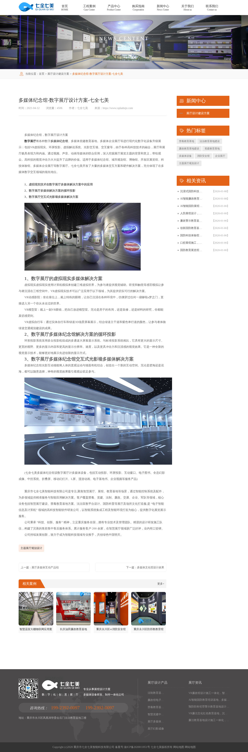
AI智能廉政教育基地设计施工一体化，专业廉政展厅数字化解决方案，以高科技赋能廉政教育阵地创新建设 (192, 198)
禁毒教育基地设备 (156, 707)
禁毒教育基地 (186, 141)
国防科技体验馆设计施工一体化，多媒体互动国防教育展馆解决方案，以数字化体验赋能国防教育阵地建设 (192, 235)
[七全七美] (36, 10)
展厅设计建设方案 (58, 73)
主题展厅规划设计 (31, 548)
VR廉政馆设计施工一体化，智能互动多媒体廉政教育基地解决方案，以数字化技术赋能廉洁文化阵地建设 (209, 693)
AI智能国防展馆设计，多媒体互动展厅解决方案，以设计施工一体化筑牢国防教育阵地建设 (192, 206)
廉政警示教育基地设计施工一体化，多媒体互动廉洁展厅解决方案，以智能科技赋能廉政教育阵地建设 (192, 220)
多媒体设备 (185, 155)
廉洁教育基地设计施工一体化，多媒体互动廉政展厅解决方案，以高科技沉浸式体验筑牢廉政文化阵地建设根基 (209, 720)
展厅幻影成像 (156, 728)
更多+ (160, 583)
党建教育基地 (212, 148)
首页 (41, 73)
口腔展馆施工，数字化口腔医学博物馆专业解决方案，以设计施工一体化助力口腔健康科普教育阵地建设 (192, 242)
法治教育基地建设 (210, 141)
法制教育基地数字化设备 (156, 692)
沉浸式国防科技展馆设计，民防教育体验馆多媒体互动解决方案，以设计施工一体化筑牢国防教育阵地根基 (192, 191)
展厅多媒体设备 (156, 721)
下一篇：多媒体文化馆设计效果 (145, 567)
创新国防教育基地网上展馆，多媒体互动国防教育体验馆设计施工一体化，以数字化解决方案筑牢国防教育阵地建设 (192, 228)
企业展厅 (220, 155)
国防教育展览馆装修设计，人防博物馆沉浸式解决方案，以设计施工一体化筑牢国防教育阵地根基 (192, 250)
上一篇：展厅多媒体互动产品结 (40, 567)
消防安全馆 (203, 155)
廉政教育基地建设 (189, 148)
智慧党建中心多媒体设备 (156, 714)
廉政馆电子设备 (156, 700)
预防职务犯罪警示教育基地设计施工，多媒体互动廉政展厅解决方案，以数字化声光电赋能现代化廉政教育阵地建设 (209, 706)
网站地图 (178, 747)
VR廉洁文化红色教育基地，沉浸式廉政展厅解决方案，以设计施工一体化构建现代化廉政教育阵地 (209, 713)
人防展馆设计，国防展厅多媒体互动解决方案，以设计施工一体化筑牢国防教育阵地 (192, 213)
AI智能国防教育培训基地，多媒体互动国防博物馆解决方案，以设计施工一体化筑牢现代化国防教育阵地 (209, 699)
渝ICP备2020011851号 (137, 747)
